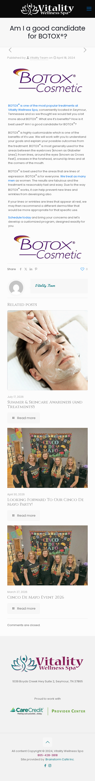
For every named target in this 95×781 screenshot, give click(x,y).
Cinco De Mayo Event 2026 (35, 597)
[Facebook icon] (45, 765)
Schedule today (19, 217)
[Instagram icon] (49, 765)
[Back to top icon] (47, 742)
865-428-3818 (48, 755)
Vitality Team (39, 58)
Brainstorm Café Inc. (60, 759)
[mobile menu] (89, 9)
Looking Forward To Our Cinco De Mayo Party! (45, 502)
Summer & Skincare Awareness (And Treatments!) (44, 405)
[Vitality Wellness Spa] (47, 8)
